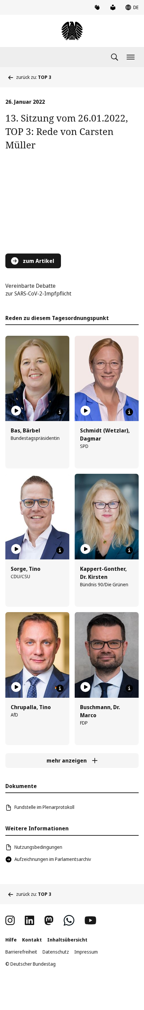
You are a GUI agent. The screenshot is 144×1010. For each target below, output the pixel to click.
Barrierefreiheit (21, 952)
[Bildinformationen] (60, 412)
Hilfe (11, 939)
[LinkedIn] (29, 920)
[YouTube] (90, 920)
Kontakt (32, 939)
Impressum (86, 952)
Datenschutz (56, 952)
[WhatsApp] (69, 920)
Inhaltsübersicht (67, 939)
